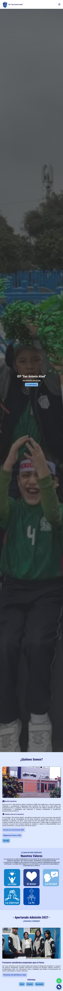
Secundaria (39, 984)
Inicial (22, 984)
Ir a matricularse (31, 384)
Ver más (6, 840)
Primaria (29, 984)
